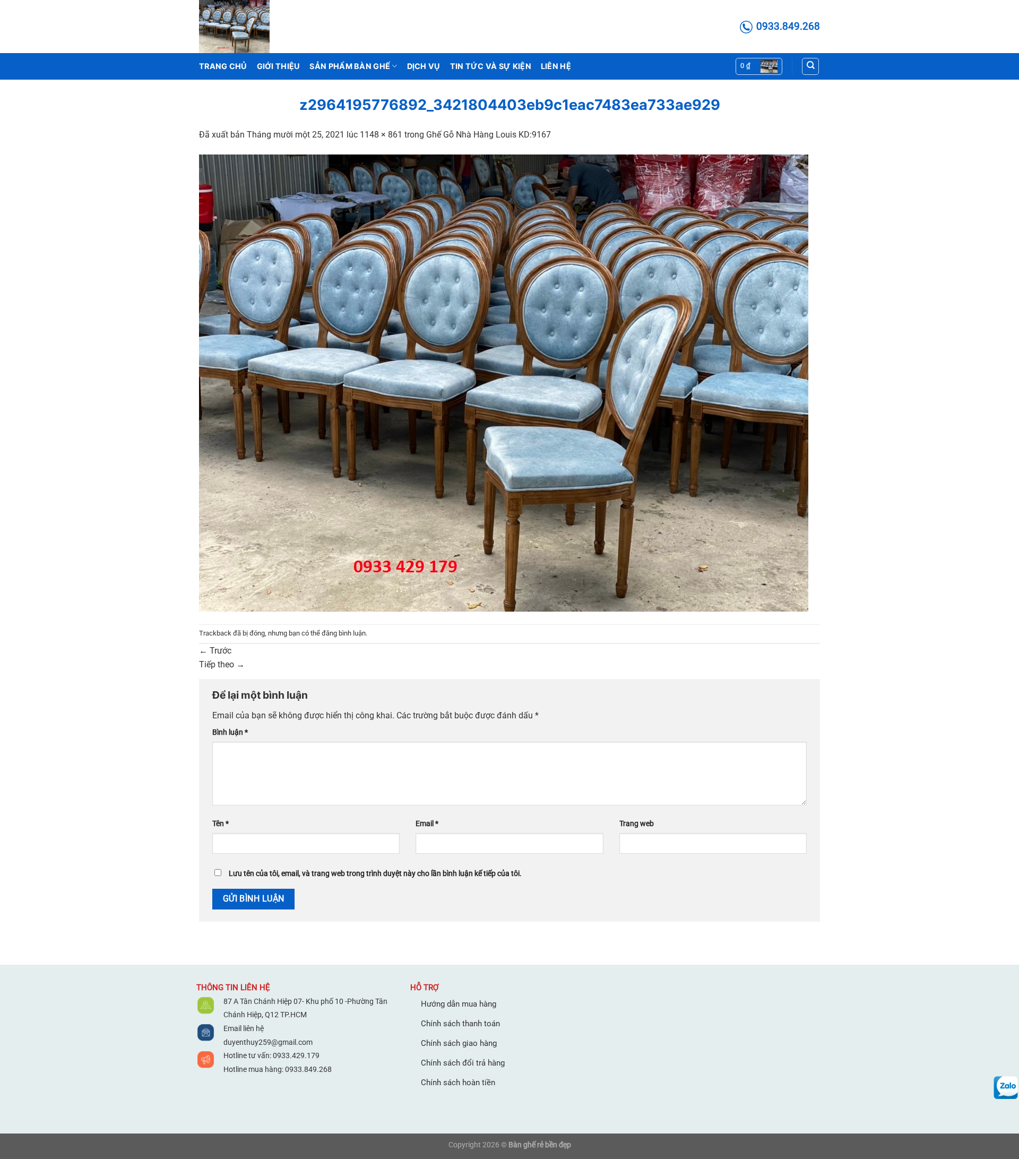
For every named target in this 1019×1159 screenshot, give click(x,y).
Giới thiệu (278, 66)
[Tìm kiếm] (810, 66)
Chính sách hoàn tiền (458, 1082)
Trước (215, 651)
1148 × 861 (381, 135)
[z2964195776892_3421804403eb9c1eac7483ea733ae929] (503, 382)
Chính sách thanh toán (460, 1023)
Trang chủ (223, 66)
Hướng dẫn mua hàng (458, 1004)
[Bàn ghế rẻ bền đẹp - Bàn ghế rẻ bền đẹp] (252, 26)
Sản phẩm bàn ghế (349, 66)
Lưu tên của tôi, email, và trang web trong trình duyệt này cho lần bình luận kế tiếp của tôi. (375, 873)
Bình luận (230, 732)
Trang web (636, 823)
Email (427, 823)
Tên (220, 823)
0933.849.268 (308, 1069)
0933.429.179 (295, 1055)
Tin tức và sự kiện (490, 66)
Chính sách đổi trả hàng (463, 1063)
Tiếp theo (222, 664)
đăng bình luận (344, 633)
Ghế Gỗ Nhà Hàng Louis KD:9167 (488, 135)
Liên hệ (556, 66)
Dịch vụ (424, 66)
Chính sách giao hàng (459, 1043)
